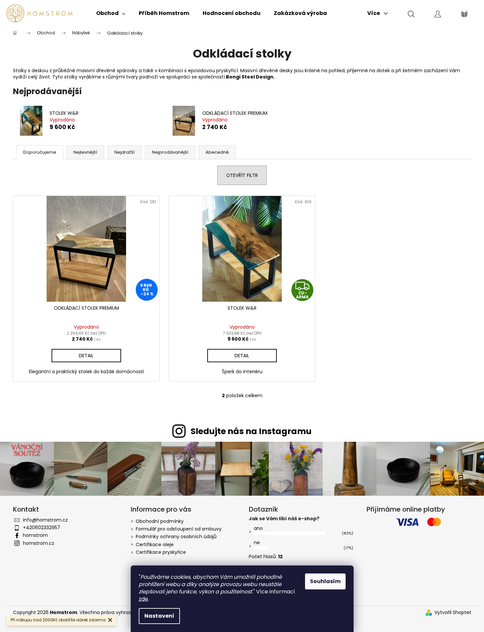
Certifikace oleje (155, 544)
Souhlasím (325, 581)
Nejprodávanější (170, 152)
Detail (86, 355)
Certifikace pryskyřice (161, 552)
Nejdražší (124, 152)
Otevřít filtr (242, 175)
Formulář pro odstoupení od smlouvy (179, 529)
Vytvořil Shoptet (452, 612)
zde (143, 599)
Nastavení (159, 616)
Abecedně (217, 152)
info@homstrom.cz (45, 520)
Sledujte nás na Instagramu (251, 431)
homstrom (35, 535)
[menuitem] (110, 13)
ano (258, 528)
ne (257, 542)
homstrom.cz (38, 543)
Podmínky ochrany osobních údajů (176, 536)
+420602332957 (41, 527)
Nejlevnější (85, 152)
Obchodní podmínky (160, 521)
